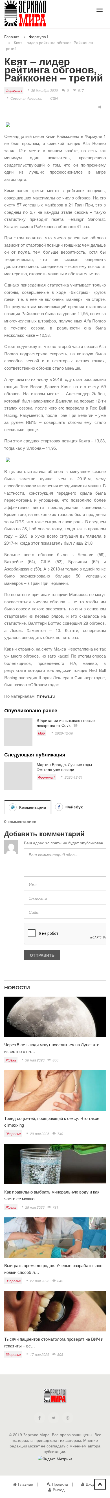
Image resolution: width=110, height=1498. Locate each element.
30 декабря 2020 (44, 90)
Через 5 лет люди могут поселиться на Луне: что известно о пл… (51, 1048)
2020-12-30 (64, 733)
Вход (90, 1484)
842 (60, 1280)
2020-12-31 (74, 777)
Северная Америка (25, 98)
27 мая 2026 (39, 1280)
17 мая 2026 (39, 1354)
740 (60, 1133)
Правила (60, 1484)
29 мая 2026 (39, 1133)
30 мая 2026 (35, 1060)
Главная (11, 36)
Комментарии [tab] (32, 807)
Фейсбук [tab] (73, 807)
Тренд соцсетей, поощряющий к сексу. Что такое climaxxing (51, 1121)
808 (60, 1354)
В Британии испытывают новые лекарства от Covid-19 (66, 723)
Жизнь (11, 1060)
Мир (41, 733)
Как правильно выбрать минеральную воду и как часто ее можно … (51, 1195)
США (54, 98)
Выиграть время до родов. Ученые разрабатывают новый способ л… (53, 1268)
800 (55, 1060)
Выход (59, 1489)
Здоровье (13, 1133)
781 (55, 1207)
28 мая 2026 (35, 1207)
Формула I (38, 36)
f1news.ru (46, 696)
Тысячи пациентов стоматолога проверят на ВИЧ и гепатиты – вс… (53, 1342)
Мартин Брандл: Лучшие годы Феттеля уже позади (64, 767)
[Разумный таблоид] (25, 13)
